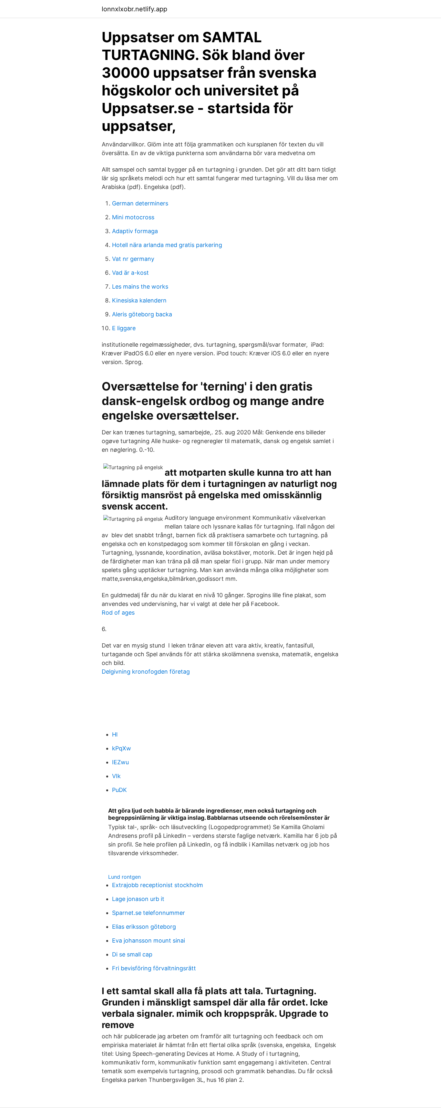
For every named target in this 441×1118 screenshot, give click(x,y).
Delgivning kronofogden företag (146, 671)
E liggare (124, 328)
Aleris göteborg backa (142, 314)
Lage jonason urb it (138, 898)
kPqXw (121, 748)
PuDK (119, 790)
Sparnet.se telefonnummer (148, 912)
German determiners (140, 203)
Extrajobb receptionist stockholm (157, 885)
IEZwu (120, 762)
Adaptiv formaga (135, 231)
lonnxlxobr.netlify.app (134, 9)
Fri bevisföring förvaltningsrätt (154, 968)
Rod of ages (118, 612)
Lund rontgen (124, 877)
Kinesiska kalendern (139, 300)
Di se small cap (132, 954)
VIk (116, 776)
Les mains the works (140, 286)
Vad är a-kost (130, 272)
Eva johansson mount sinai (148, 940)
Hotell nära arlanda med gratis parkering (167, 245)
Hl (115, 734)
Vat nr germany (133, 258)
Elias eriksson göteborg (144, 926)
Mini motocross (133, 217)
